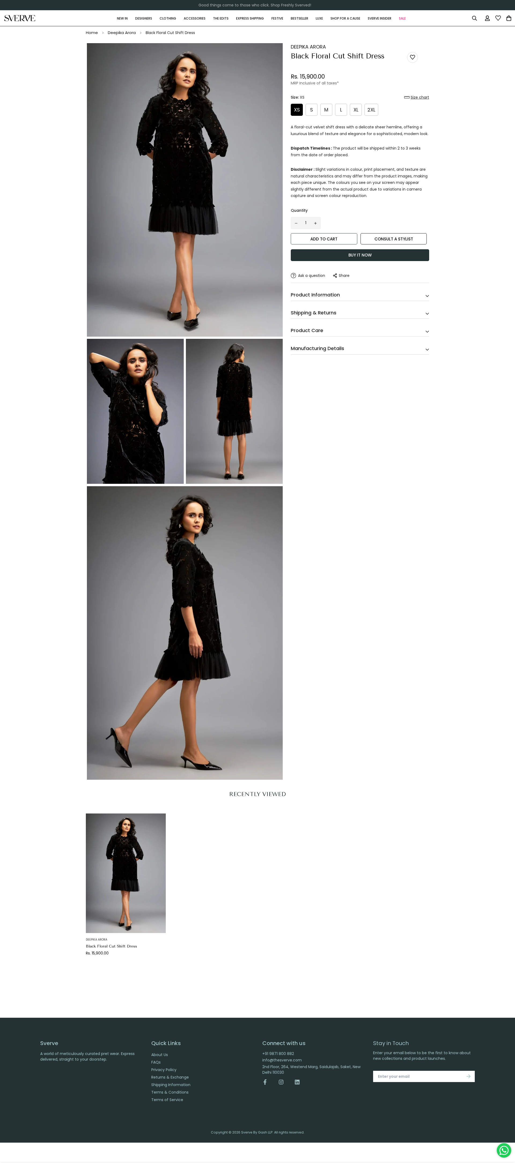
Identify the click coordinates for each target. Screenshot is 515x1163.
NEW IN (122, 18)
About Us (159, 1054)
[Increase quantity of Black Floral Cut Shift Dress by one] (316, 223)
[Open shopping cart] (509, 18)
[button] (416, 97)
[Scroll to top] (505, 1134)
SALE (402, 18)
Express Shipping (250, 18)
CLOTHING (168, 18)
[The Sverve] (20, 18)
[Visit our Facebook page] (267, 1082)
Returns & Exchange (170, 1077)
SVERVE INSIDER (379, 18)
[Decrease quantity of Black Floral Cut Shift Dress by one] (296, 223)
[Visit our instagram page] (281, 1082)
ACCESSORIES (194, 18)
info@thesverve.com (282, 1060)
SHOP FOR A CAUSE (345, 18)
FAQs (156, 1062)
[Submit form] (468, 1076)
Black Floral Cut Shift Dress (111, 946)
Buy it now (360, 255)
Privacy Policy (163, 1069)
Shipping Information (170, 1084)
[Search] (474, 18)
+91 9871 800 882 (278, 1053)
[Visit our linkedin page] (297, 1082)
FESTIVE (277, 18)
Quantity (299, 210)
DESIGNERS (143, 18)
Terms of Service (167, 1099)
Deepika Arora (122, 32)
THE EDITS (221, 18)
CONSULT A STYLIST (393, 239)
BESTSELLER (299, 18)
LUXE (319, 18)
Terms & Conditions (170, 1092)
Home (92, 32)
